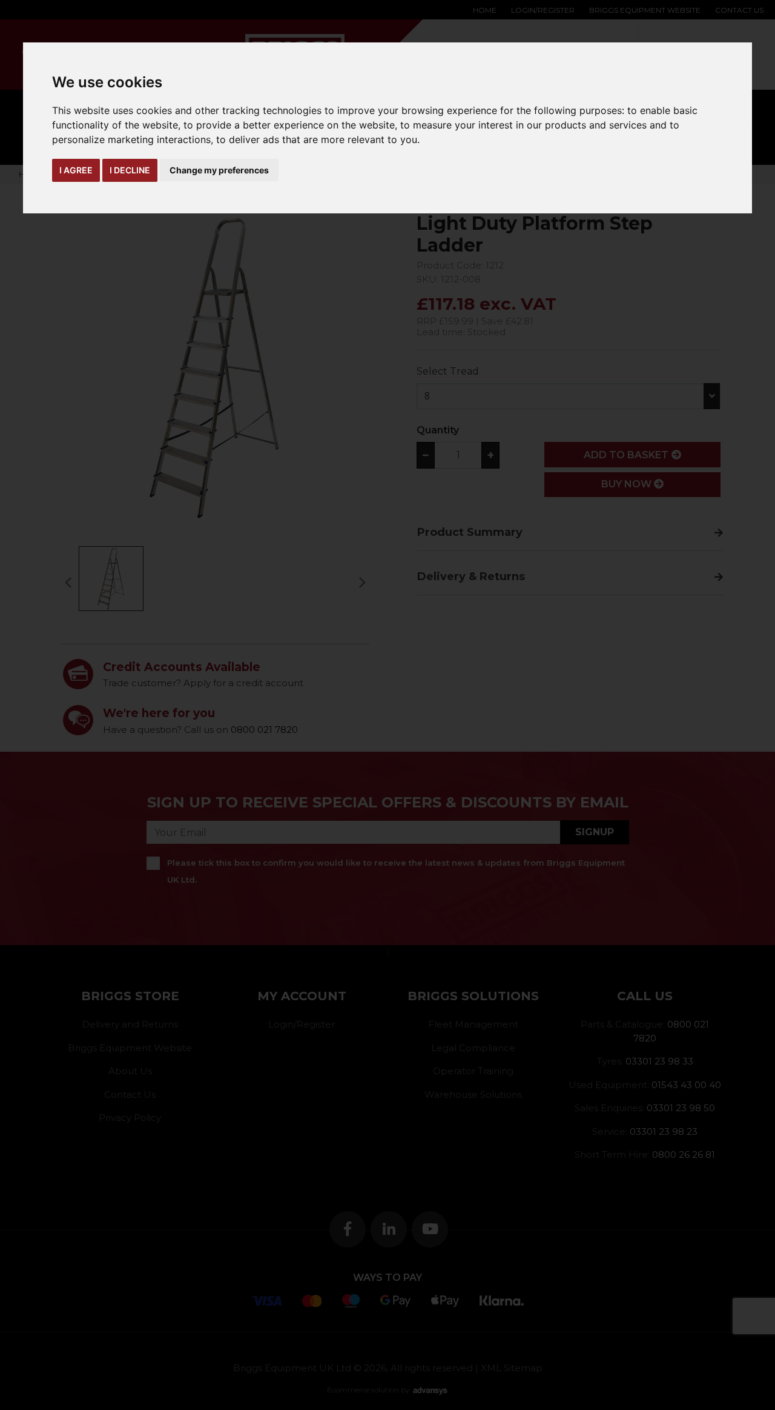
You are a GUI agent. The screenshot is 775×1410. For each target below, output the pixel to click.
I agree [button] (76, 170)
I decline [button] (130, 170)
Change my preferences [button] (219, 170)
